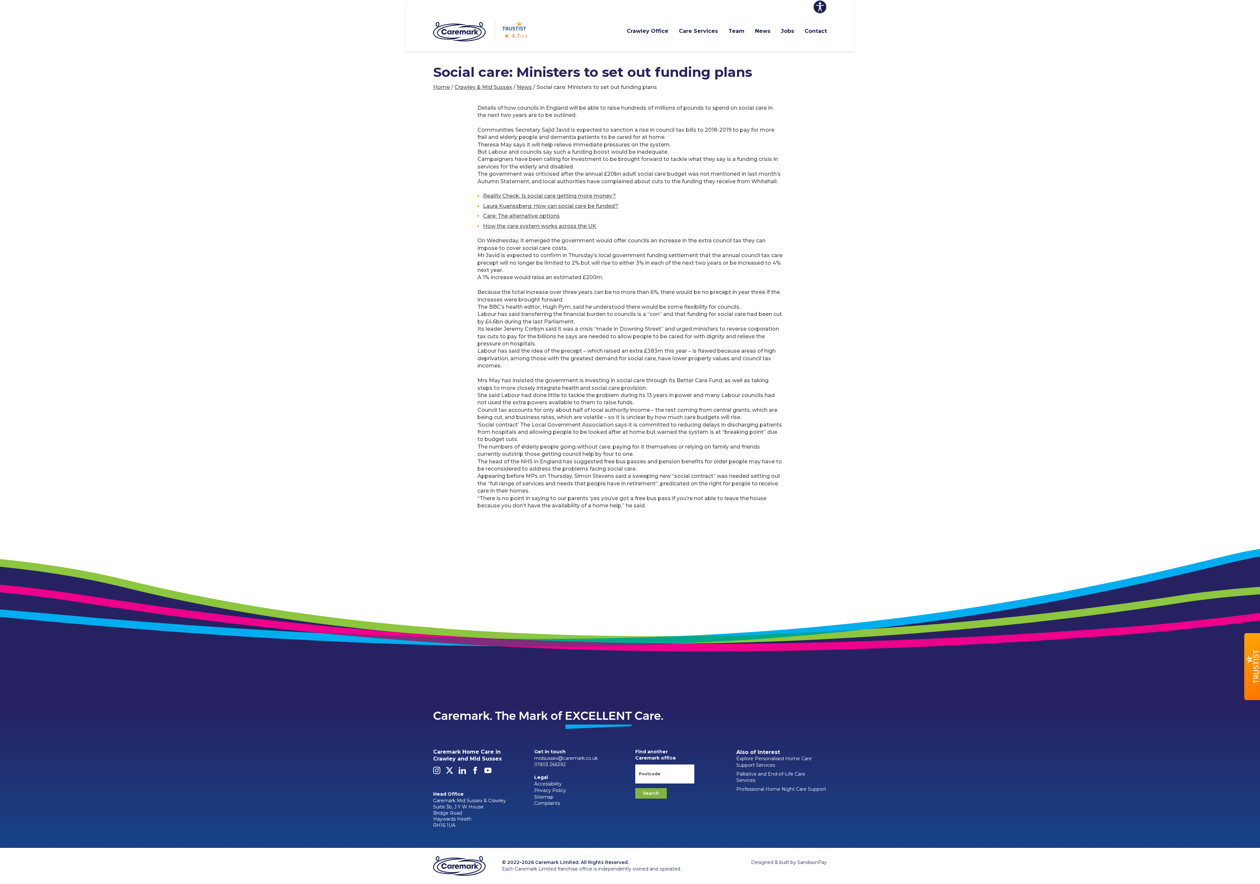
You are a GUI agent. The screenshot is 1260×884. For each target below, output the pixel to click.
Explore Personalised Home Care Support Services (774, 762)
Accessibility (548, 784)
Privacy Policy (550, 790)
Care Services (698, 31)
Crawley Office (647, 31)
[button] (1252, 666)
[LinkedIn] (462, 772)
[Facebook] (475, 772)
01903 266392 (550, 764)
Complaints (547, 803)
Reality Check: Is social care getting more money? (549, 196)
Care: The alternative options (521, 216)
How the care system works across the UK (539, 226)
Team (736, 31)
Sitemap (544, 797)
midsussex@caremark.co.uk (566, 758)
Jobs (787, 31)
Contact (816, 31)
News (762, 31)
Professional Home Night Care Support (781, 789)
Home (441, 87)
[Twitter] (449, 772)
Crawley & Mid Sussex (483, 87)
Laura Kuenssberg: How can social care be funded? (550, 206)
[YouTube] (488, 772)
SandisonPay (812, 862)
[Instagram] (436, 772)
